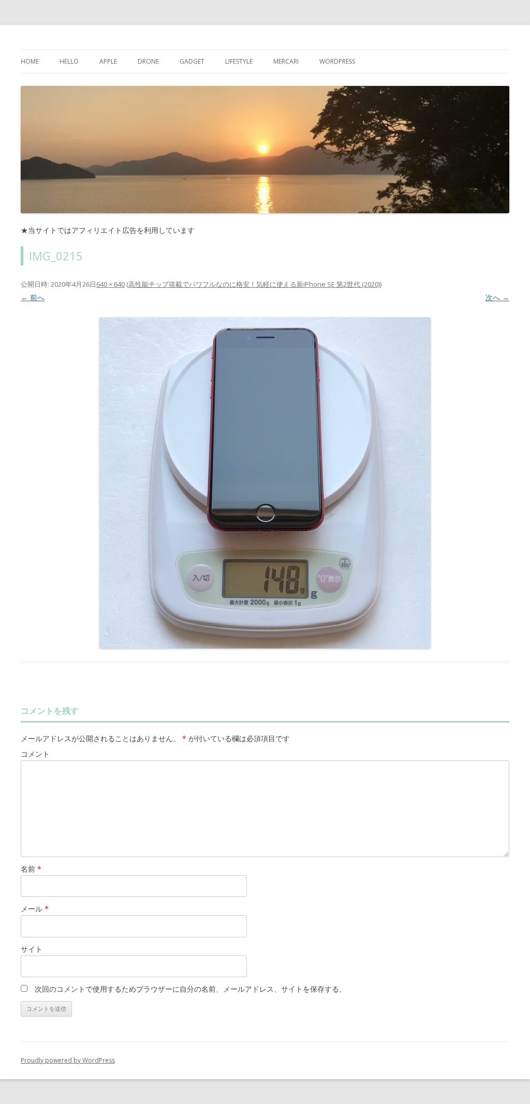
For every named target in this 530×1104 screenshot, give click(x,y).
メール (35, 909)
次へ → (497, 297)
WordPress (337, 61)
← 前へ (33, 297)
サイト (31, 949)
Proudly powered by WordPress (68, 1060)
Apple (108, 61)
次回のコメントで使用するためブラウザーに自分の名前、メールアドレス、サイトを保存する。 (190, 989)
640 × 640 (110, 284)
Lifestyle (239, 61)
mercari (286, 61)
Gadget (192, 61)
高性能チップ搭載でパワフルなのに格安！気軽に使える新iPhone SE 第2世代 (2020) (254, 284)
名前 (31, 869)
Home (30, 61)
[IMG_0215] (265, 483)
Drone (148, 61)
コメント (35, 754)
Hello (69, 61)
